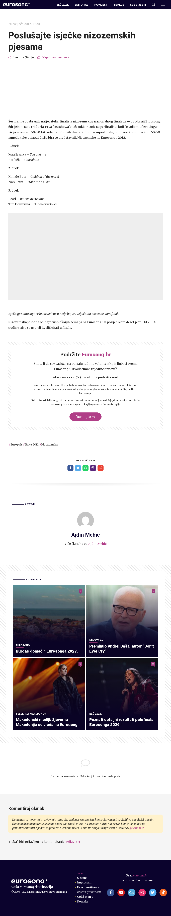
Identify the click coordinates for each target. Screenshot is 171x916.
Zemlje (119, 4)
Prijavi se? (73, 842)
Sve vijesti (138, 4)
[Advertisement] (85, 89)
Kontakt (82, 901)
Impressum (84, 882)
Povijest (101, 4)
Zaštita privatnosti (89, 892)
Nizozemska (49, 444)
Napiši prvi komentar (56, 57)
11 (153, 664)
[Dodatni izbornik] (163, 4)
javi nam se (137, 828)
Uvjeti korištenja (88, 887)
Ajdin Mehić (97, 544)
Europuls (16, 444)
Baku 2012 (32, 444)
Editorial (81, 4)
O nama (82, 877)
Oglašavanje (85, 896)
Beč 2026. (62, 4)
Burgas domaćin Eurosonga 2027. (47, 651)
